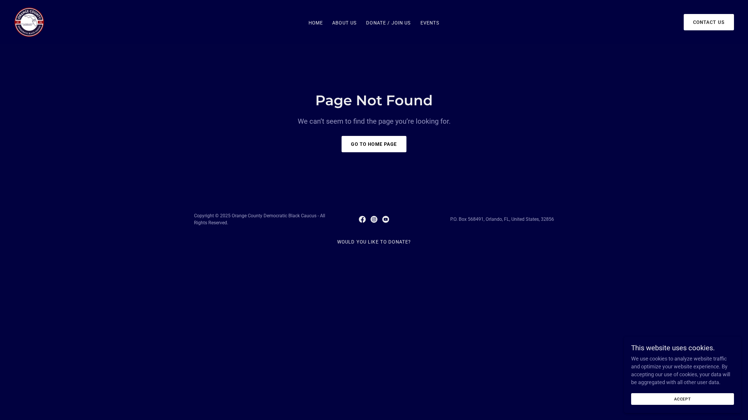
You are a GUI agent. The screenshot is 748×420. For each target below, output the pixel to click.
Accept (682, 399)
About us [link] (344, 23)
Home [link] (316, 23)
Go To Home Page (374, 144)
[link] (29, 22)
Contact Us (709, 22)
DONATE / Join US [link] (388, 23)
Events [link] (430, 23)
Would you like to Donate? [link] (374, 242)
